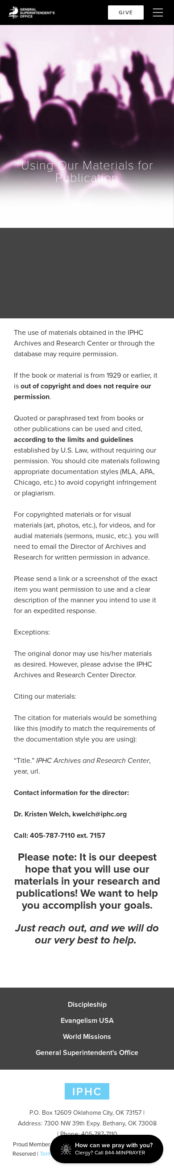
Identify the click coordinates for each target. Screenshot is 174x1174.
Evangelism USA (87, 1020)
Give (126, 12)
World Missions (87, 1036)
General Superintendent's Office (87, 1052)
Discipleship (87, 1004)
